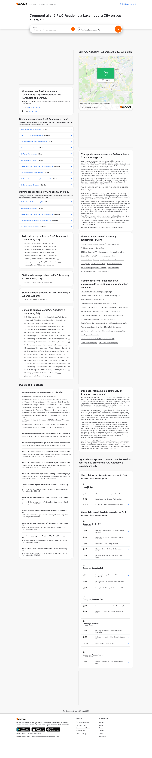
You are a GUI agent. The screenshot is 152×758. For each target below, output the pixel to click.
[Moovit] (21, 4)
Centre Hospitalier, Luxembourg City (111, 315)
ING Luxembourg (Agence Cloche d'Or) (94, 268)
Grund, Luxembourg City (89, 315)
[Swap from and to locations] (73, 29)
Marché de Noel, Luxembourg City (92, 311)
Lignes (101, 722)
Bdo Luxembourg (104, 256)
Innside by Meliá (86, 260)
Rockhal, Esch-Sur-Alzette (90, 335)
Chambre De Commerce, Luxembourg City (114, 307)
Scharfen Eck (99, 248)
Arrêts (101, 731)
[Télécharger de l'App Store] (38, 729)
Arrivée (79, 27)
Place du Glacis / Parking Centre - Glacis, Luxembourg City (100, 295)
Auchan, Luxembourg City (89, 327)
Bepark (114, 256)
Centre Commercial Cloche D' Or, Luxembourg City (97, 339)
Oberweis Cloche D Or (117, 252)
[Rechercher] (118, 29)
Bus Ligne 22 (85, 264)
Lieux (101, 725)
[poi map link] (105, 83)
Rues (101, 728)
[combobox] (51, 30)
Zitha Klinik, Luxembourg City (108, 343)
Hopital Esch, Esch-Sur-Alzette (110, 327)
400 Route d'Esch (114, 244)
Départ (35, 27)
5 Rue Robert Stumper (88, 272)
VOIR (53, 243)
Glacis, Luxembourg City (113, 311)
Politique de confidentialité (40, 736)
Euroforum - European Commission (112, 260)
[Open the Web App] (53, 729)
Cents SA (94, 256)
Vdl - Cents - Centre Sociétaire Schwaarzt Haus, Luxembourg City (103, 331)
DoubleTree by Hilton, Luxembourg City (94, 323)
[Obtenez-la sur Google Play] (23, 729)
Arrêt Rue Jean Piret (98, 264)
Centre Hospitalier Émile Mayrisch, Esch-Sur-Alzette (98, 303)
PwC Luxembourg (87, 248)
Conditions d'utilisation (23, 736)
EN (83, 734)
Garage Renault (113, 268)
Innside (95, 260)
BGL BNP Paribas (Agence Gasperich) (93, 244)
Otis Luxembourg (103, 272)
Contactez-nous (54, 736)
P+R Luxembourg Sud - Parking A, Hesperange (96, 292)
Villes (101, 733)
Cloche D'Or (85, 256)
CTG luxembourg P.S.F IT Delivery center (94, 252)
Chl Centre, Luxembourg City (118, 323)
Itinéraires (102, 736)
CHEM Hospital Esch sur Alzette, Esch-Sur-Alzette (98, 319)
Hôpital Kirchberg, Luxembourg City (92, 299)
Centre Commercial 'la (114, 264)
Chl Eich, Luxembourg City (89, 307)
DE (78, 734)
